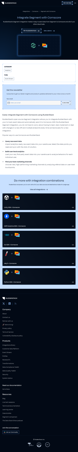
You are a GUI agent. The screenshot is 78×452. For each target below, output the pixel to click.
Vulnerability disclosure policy (12, 336)
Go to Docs (6, 389)
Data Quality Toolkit (9, 371)
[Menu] (75, 3)
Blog (3, 399)
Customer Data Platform (10, 349)
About (4, 314)
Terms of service (7, 332)
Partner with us (7, 321)
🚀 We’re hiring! (7, 325)
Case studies (6, 413)
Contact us (6, 317)
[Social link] (3, 304)
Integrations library (8, 345)
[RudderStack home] (9, 3)
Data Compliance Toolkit (10, 367)
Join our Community (12, 432)
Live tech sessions (8, 402)
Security (5, 374)
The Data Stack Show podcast (12, 421)
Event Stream (7, 352)
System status (7, 378)
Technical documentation (11, 406)
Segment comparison (9, 417)
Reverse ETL (6, 360)
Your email (10, 99)
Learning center (7, 410)
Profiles (4, 356)
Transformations (8, 363)
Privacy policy (7, 328)
